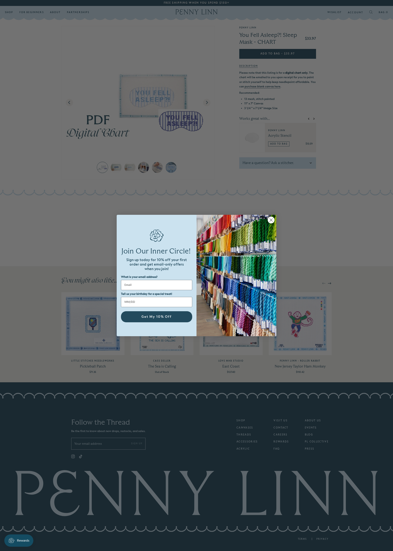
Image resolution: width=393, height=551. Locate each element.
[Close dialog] (271, 220)
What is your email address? (139, 277)
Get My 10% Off (156, 317)
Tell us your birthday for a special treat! (146, 294)
